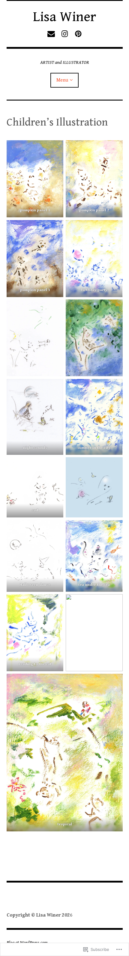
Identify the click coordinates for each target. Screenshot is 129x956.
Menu (62, 80)
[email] (51, 34)
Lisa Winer (64, 17)
